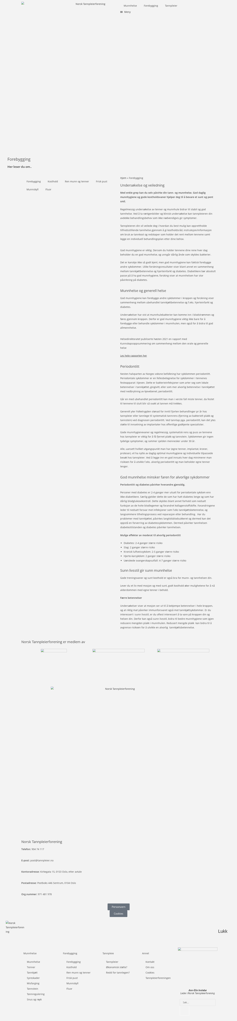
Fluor (48, 189)
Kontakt (150, 961)
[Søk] (184, 1010)
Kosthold (53, 181)
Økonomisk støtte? (116, 967)
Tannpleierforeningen (158, 978)
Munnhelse (130, 5)
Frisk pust (101, 181)
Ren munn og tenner (77, 181)
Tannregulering (36, 994)
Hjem (123, 178)
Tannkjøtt (32, 972)
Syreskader (33, 978)
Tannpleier (171, 5)
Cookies (150, 972)
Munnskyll (33, 189)
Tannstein (32, 988)
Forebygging (151, 5)
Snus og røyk (34, 999)
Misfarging (33, 983)
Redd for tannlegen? (118, 972)
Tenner (31, 967)
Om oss (150, 967)
